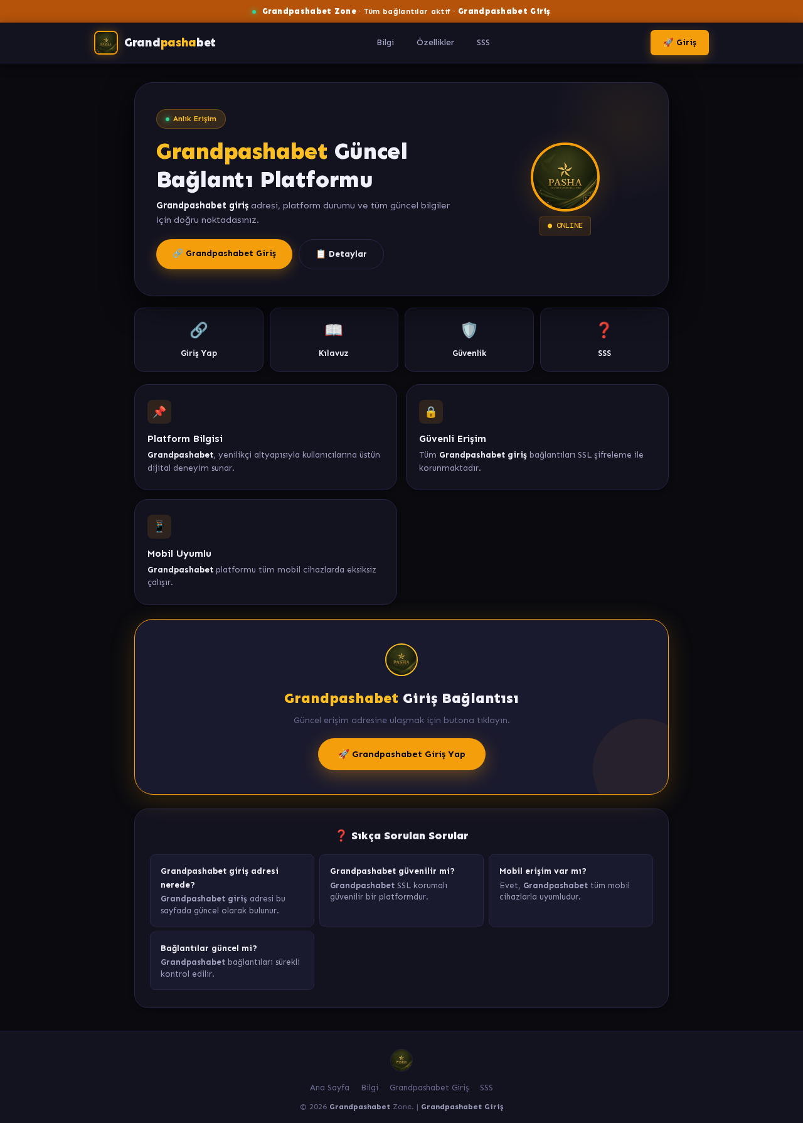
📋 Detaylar (341, 254)
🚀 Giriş (679, 42)
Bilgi (385, 42)
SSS (483, 42)
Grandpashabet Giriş (429, 1087)
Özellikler (435, 42)
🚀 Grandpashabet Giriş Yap (401, 754)
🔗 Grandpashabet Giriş (224, 253)
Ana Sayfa (329, 1087)
